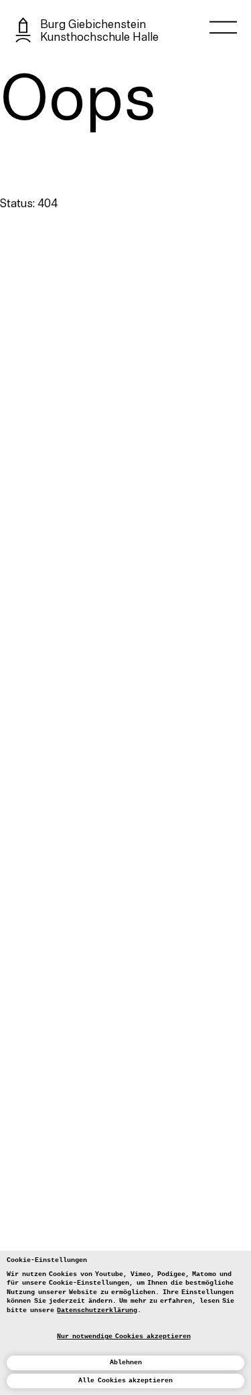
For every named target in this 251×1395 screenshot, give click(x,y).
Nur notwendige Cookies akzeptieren (123, 1336)
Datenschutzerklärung (97, 1310)
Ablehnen (126, 1362)
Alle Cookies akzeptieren (125, 1380)
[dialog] (125, 1323)
